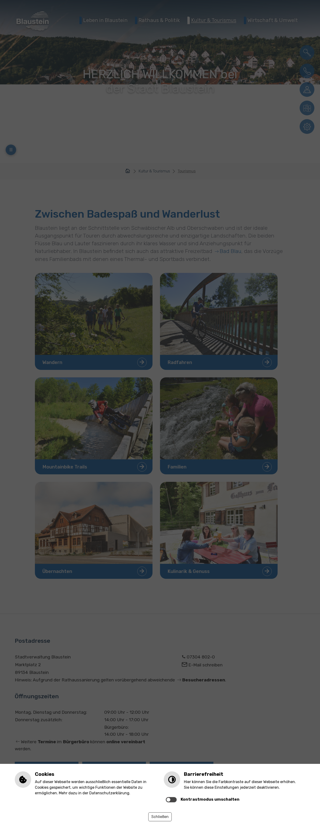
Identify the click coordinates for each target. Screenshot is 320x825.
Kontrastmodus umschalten (210, 799)
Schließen (160, 816)
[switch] (171, 800)
